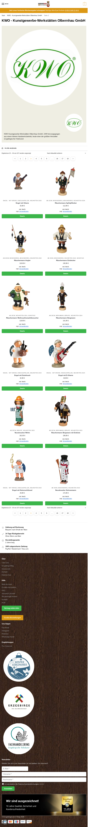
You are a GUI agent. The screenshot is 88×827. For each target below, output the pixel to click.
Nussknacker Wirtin (22, 433)
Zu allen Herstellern (9, 587)
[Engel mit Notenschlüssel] (22, 468)
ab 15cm (49, 200)
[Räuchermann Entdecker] (65, 239)
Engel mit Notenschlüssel (22, 490)
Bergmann (60, 315)
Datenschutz (6, 575)
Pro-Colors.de (7, 646)
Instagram (5, 631)
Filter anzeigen (10, 148)
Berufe (67, 315)
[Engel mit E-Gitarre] (65, 353)
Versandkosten (24, 211)
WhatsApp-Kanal (8, 637)
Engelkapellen (23, 200)
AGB (3, 603)
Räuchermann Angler (22, 260)
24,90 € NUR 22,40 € (72, 10)
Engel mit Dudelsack (22, 375)
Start (3, 15)
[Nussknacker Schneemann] (65, 468)
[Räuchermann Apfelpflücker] (65, 181)
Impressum (6, 569)
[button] (84, 4)
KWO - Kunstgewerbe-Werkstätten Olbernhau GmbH (24, 15)
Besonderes (57, 200)
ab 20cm (6, 258)
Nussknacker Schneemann (65, 490)
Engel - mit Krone (10, 200)
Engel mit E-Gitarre (65, 375)
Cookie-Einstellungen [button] (12, 618)
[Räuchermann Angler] (22, 239)
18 (68, 159)
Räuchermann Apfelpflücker (66, 203)
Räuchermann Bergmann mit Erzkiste (65, 433)
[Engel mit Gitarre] (22, 181)
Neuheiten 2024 (79, 200)
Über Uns (5, 563)
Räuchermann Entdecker (65, 260)
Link (41, 784)
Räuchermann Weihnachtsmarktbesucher (22, 318)
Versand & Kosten (8, 593)
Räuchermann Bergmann (65, 318)
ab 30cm (52, 315)
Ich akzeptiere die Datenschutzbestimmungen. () (24, 784)
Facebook (5, 628)
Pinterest (5, 634)
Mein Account (7, 584)
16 (57, 159)
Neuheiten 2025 (36, 200)
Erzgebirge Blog (8, 566)
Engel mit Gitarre (22, 203)
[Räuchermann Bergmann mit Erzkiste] (65, 411)
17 (62, 159)
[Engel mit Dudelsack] (22, 353)
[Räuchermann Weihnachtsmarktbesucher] (22, 296)
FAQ (3, 590)
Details (22, 216)
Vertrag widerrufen (11, 608)
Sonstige (80, 258)
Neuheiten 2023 (29, 430)
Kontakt (4, 572)
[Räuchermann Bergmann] (65, 296)
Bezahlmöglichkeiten (9, 596)
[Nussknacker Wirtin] (22, 411)
